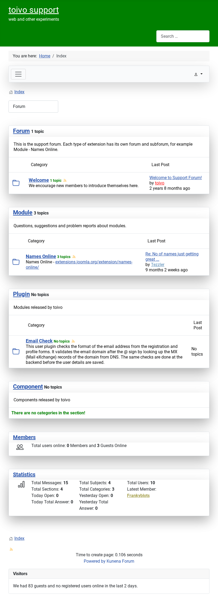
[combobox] (182, 36)
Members (24, 437)
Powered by (95, 561)
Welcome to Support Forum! (175, 177)
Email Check (39, 341)
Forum (21, 131)
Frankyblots (138, 495)
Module (22, 212)
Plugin (21, 294)
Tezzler (157, 264)
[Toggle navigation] (18, 74)
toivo (159, 183)
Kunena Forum (120, 561)
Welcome (39, 180)
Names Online (41, 256)
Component (28, 386)
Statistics (24, 474)
